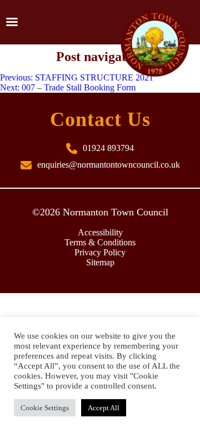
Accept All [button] (103, 408)
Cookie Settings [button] (45, 408)
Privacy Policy (100, 252)
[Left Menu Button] (11, 22)
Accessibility (100, 232)
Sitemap (100, 262)
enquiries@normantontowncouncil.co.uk (108, 164)
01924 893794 (108, 148)
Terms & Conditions (100, 242)
